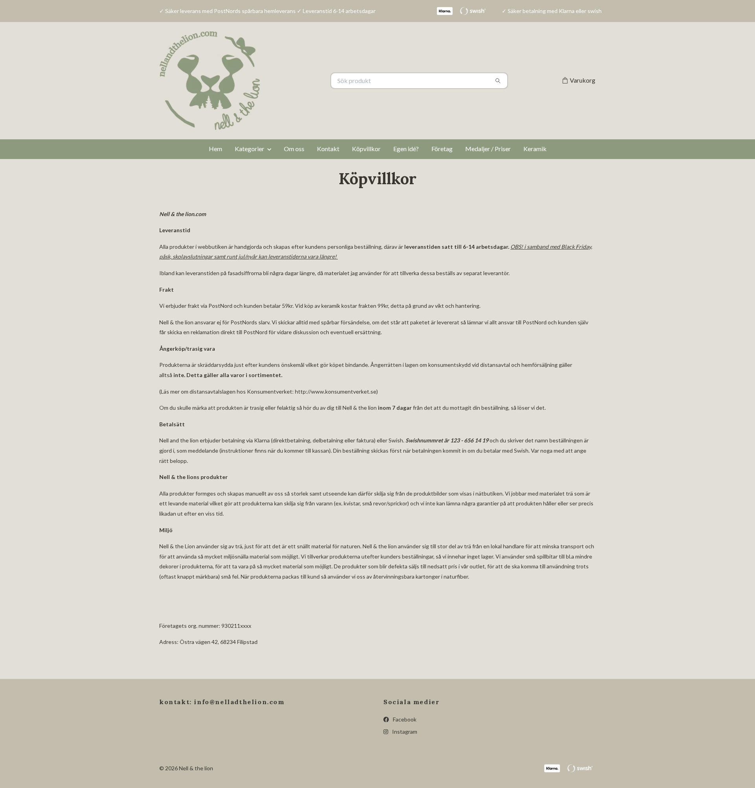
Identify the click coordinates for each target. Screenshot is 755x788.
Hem (215, 148)
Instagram (404, 731)
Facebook (404, 719)
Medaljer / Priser (488, 148)
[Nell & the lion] (269, 80)
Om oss (294, 148)
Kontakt (328, 148)
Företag (442, 148)
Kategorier (249, 148)
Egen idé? (406, 148)
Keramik (535, 148)
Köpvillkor (366, 148)
